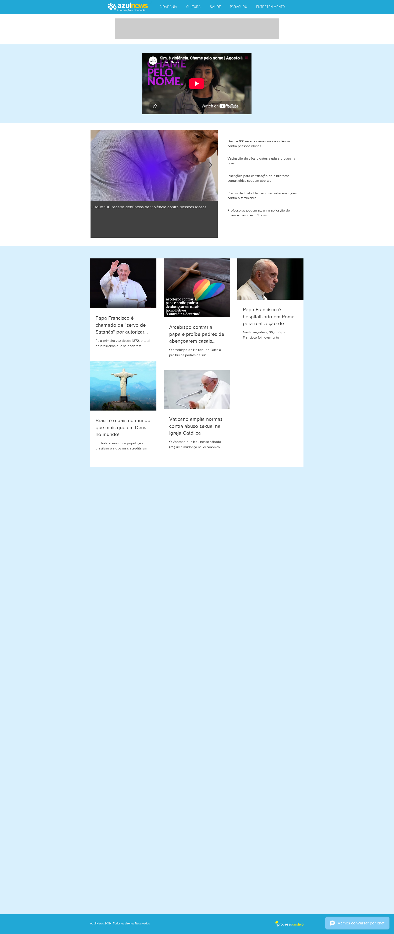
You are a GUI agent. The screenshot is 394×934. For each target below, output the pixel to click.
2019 (107, 923)
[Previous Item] (98, 165)
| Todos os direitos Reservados (130, 923)
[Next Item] (210, 165)
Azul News (97, 923)
